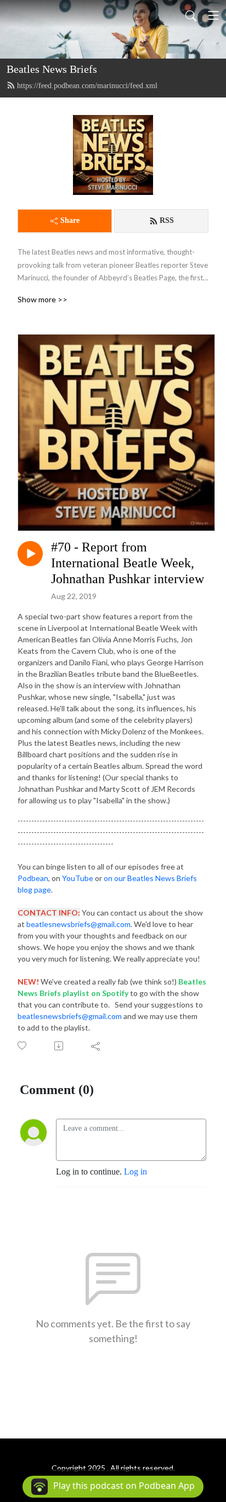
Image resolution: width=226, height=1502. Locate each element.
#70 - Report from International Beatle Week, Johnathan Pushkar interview (127, 563)
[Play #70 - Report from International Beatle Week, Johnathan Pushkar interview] (30, 553)
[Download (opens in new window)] (59, 1045)
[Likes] (22, 1045)
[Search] (191, 15)
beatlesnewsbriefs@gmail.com (70, 1016)
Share (70, 220)
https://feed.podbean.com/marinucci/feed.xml (87, 86)
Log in (135, 1171)
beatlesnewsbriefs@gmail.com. (79, 924)
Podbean (33, 878)
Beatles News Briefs (52, 69)
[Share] (96, 1046)
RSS (167, 220)
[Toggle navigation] (213, 15)
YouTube (78, 878)
